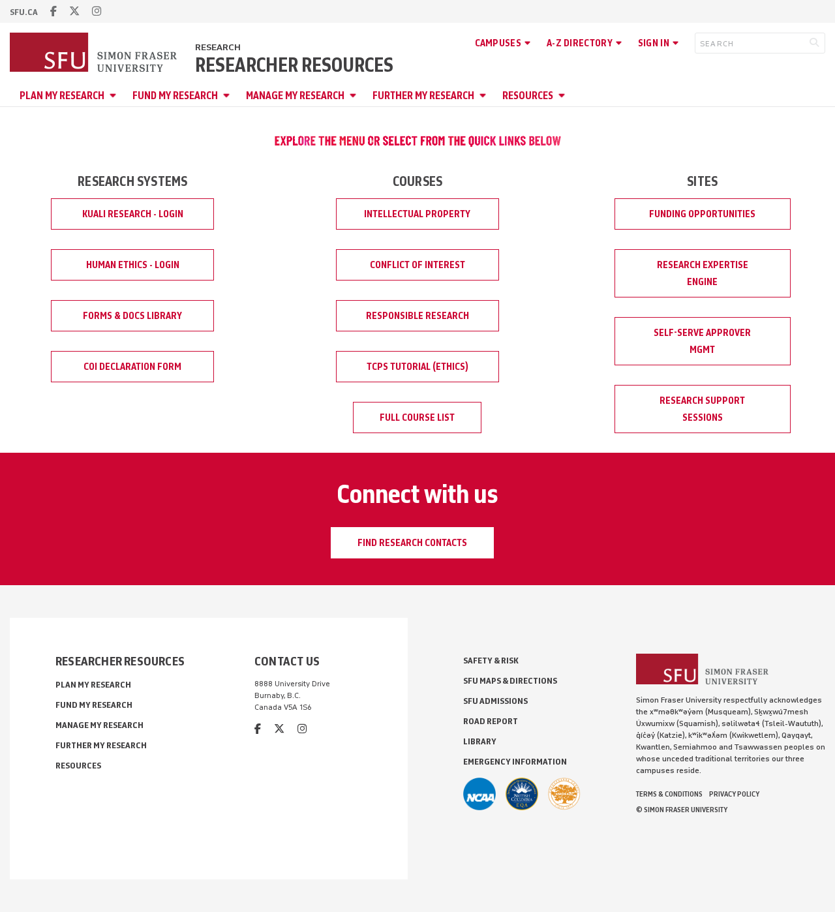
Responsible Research (417, 316)
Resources (527, 95)
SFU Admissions (495, 701)
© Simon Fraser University (681, 809)
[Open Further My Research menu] (485, 95)
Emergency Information (515, 761)
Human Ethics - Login (132, 265)
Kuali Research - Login (132, 214)
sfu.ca (24, 12)
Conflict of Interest (417, 265)
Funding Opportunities (702, 214)
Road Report (490, 721)
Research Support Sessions (702, 409)
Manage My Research (295, 95)
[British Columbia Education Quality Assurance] (522, 794)
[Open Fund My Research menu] (228, 95)
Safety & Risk (491, 660)
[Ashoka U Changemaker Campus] (564, 794)
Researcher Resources (294, 65)
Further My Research (423, 95)
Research (218, 47)
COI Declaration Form (132, 366)
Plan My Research (62, 95)
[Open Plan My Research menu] (115, 95)
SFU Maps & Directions (510, 680)
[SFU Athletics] (479, 794)
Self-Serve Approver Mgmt (702, 341)
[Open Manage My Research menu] (355, 95)
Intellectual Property (417, 214)
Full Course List (417, 417)
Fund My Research (175, 95)
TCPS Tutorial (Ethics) (417, 366)
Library (479, 741)
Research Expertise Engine (702, 273)
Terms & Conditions (669, 793)
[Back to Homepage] (94, 53)
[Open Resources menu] (563, 95)
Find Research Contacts (412, 543)
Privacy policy (734, 793)
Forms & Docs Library (132, 316)
